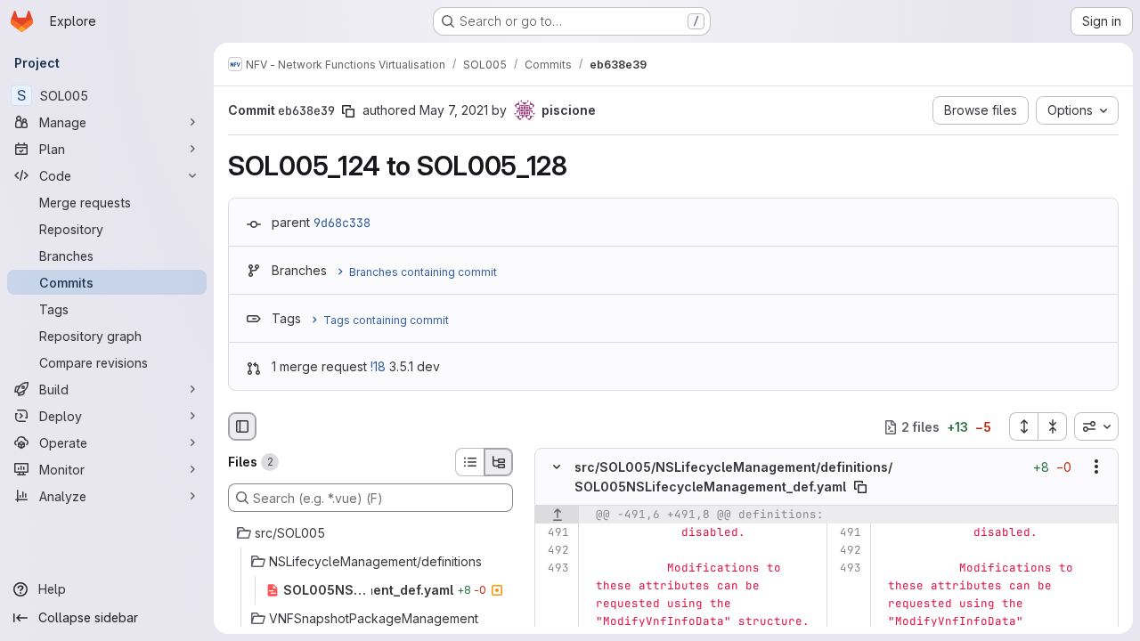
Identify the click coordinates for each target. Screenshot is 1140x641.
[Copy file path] (860, 487)
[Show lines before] (557, 514)
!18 (378, 366)
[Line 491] (554, 532)
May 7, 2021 (453, 110)
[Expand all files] (1023, 426)
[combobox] (1096, 426)
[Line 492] (554, 550)
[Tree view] (498, 462)
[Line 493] (554, 568)
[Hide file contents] (556, 467)
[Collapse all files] (1052, 426)
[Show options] (1096, 467)
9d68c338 (342, 223)
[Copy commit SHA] (348, 111)
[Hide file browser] (242, 426)
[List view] (469, 462)
